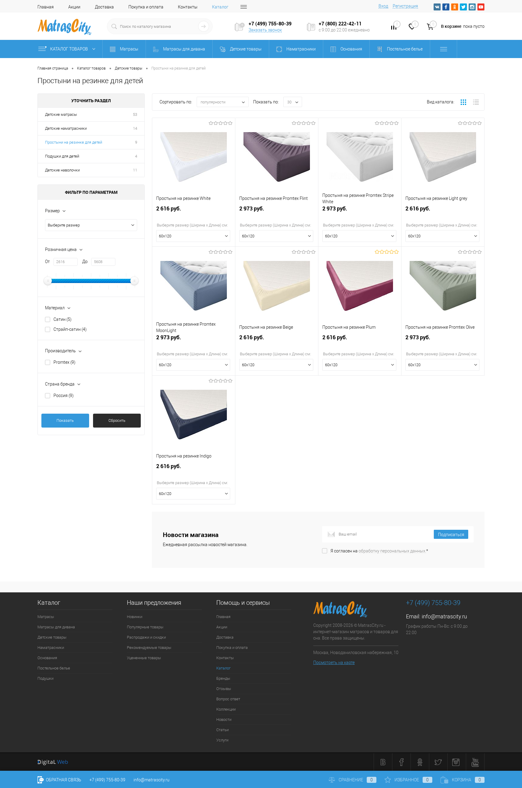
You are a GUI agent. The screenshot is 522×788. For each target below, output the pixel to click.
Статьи (222, 730)
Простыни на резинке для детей (73, 142)
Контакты (188, 7)
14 (135, 128)
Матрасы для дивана (56, 627)
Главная (45, 7)
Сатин (62, 319)
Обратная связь (63, 779)
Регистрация (405, 6)
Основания (47, 658)
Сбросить (116, 420)
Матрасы (45, 616)
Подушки (45, 678)
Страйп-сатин (70, 329)
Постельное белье (53, 668)
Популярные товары (145, 627)
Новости (223, 719)
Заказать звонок (265, 30)
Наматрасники (50, 647)
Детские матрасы (61, 114)
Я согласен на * (379, 551)
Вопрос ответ (228, 699)
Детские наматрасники (66, 128)
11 (135, 170)
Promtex (64, 362)
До (85, 261)
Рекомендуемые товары (149, 647)
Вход (383, 6)
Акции (74, 7)
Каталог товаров (69, 49)
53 (135, 114)
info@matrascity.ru (444, 616)
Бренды (223, 678)
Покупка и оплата (145, 7)
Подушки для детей (62, 156)
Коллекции (226, 709)
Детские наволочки (62, 170)
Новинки (134, 616)
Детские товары (51, 637)
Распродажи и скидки (146, 637)
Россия (63, 395)
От (47, 261)
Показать (65, 420)
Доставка (104, 7)
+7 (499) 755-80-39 (107, 779)
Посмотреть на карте (334, 662)
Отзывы (223, 688)
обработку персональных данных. (392, 551)
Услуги (222, 740)
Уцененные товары (144, 658)
